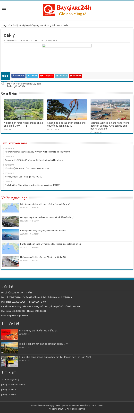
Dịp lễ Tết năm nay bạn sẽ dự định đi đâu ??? (43, 343)
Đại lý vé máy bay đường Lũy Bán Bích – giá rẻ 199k (24, 84)
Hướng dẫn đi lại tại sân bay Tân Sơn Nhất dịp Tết (43, 257)
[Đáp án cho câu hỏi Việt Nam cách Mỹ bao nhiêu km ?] (10, 208)
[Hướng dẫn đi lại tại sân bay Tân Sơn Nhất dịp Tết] (10, 261)
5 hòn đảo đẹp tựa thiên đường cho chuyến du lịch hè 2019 (66, 124)
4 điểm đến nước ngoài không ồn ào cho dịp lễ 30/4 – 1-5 (23, 124)
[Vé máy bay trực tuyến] (67, 10)
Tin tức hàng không (10, 379)
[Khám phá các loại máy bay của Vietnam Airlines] (10, 234)
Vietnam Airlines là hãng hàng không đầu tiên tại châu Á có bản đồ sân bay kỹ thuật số (110, 125)
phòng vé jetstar (9, 389)
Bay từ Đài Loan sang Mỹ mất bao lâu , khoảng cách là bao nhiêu (50, 244)
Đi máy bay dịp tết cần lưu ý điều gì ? (39, 330)
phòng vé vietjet (8, 394)
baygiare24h (12, 40)
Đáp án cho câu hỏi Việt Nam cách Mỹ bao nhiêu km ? (45, 204)
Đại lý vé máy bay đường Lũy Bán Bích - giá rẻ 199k (36, 25)
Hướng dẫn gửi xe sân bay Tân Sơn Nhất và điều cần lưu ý (47, 217)
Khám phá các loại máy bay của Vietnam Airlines (43, 230)
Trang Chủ (5, 25)
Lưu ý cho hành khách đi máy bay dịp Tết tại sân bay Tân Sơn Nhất (55, 357)
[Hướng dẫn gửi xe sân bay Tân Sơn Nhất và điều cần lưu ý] (10, 221)
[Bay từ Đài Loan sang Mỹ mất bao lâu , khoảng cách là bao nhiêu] (10, 248)
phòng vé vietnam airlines (13, 384)
